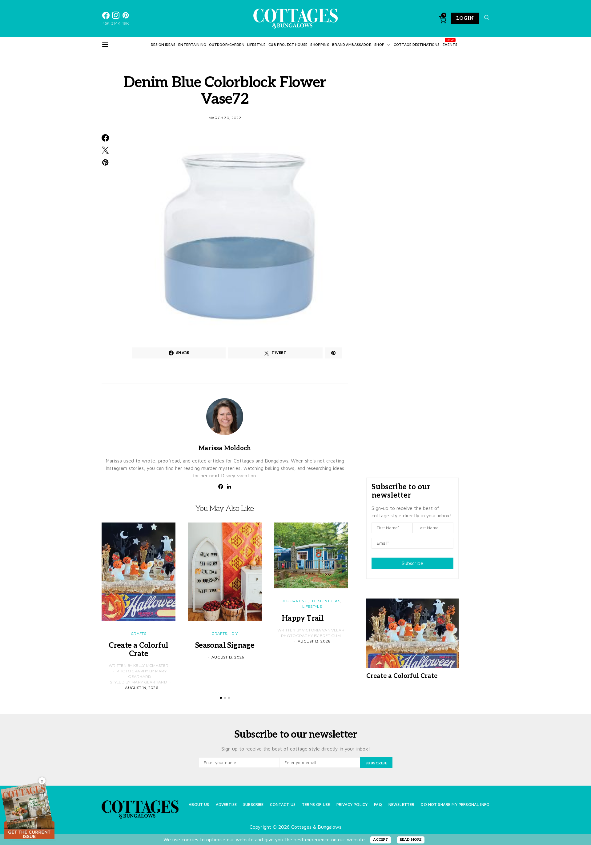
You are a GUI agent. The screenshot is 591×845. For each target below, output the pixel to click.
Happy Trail (311, 618)
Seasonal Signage (224, 645)
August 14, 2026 (141, 687)
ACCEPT (380, 840)
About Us (199, 804)
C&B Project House (288, 44)
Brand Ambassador (351, 44)
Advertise (226, 804)
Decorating (294, 601)
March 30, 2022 (224, 117)
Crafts (138, 633)
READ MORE (411, 840)
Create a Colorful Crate (138, 649)
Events (450, 44)
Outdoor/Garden (226, 44)
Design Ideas (163, 44)
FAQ (378, 804)
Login (465, 18)
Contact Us (283, 804)
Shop (379, 44)
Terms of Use (316, 804)
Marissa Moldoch (225, 448)
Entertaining (192, 44)
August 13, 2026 (227, 657)
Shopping (319, 44)
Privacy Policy (352, 804)
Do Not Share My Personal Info (455, 804)
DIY (234, 633)
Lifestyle (256, 44)
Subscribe (412, 563)
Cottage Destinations (417, 44)
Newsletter (401, 804)
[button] (221, 698)
